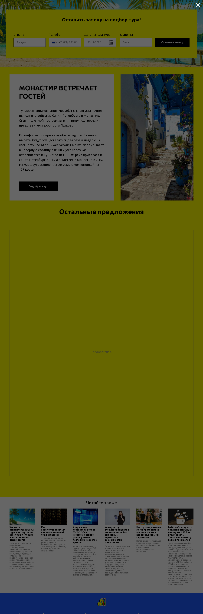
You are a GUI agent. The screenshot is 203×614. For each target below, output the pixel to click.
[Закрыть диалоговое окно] (198, 5)
